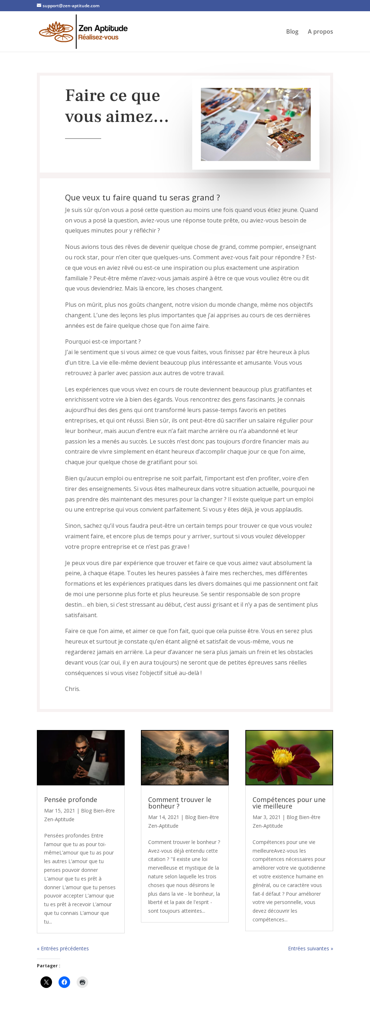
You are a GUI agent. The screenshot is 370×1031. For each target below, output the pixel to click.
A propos (320, 32)
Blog (292, 32)
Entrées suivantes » (310, 948)
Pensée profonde (70, 799)
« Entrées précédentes (63, 948)
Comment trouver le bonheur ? (179, 802)
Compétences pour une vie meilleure (289, 802)
